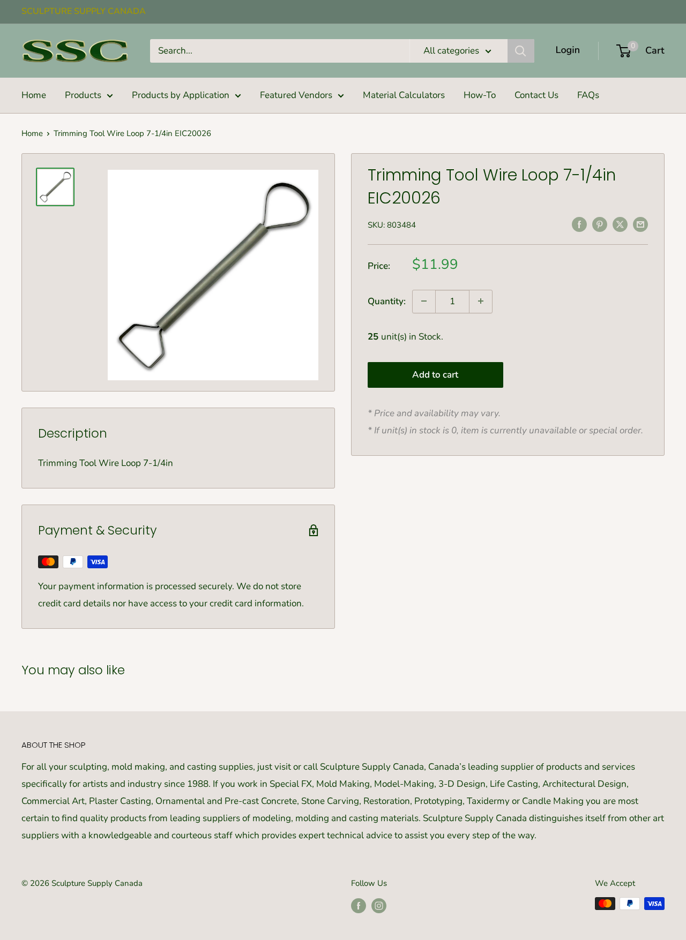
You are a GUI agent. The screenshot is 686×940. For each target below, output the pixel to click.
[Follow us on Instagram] (378, 905)
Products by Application (180, 95)
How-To (480, 95)
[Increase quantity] (480, 301)
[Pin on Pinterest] (599, 223)
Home (33, 95)
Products (83, 95)
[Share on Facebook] (579, 223)
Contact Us (536, 95)
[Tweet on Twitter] (620, 223)
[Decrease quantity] (424, 301)
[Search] (521, 51)
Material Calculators (404, 95)
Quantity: (387, 301)
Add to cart (435, 375)
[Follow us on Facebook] (358, 905)
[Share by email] (640, 223)
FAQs (588, 95)
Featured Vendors (296, 95)
